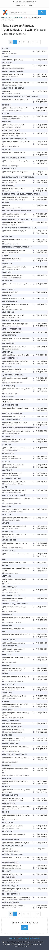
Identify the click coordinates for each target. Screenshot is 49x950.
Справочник (5, 18)
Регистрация (20, 6)
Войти (30, 6)
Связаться (12, 938)
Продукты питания (19, 18)
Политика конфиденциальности (29, 938)
